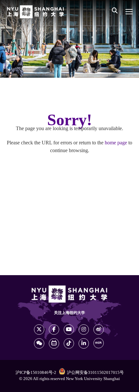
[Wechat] (39, 343)
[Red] (98, 343)
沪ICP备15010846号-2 (36, 372)
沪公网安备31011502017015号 (95, 372)
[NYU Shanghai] (35, 12)
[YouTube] (69, 329)
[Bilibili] (54, 343)
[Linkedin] (84, 343)
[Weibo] (98, 329)
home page (116, 143)
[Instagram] (84, 329)
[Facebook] (54, 329)
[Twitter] (39, 329)
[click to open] (129, 11)
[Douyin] (69, 343)
